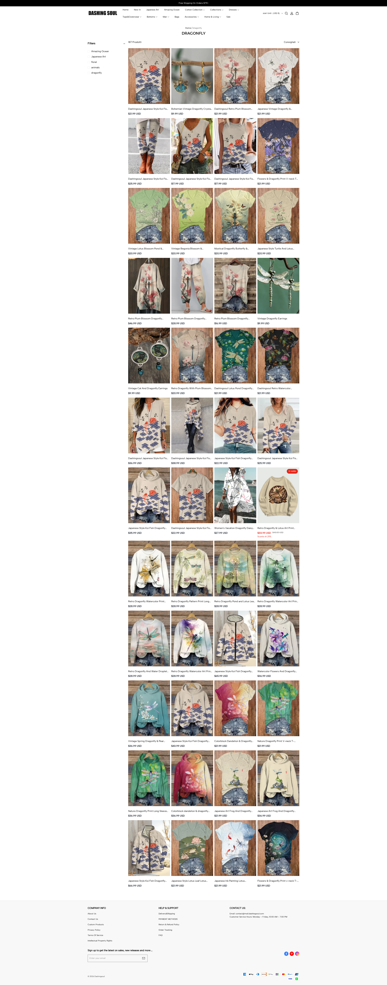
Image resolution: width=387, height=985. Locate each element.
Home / (188, 28)
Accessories (191, 17)
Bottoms (151, 17)
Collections (215, 9)
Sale (228, 17)
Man (165, 17)
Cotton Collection (193, 9)
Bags (177, 17)
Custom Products (96, 924)
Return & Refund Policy (169, 924)
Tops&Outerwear (131, 17)
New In (137, 9)
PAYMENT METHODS (168, 919)
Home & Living (211, 17)
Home (125, 9)
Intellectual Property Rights (100, 941)
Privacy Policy (94, 930)
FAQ (161, 935)
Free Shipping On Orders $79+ (193, 3)
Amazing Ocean (172, 9)
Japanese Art (152, 9)
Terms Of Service (95, 935)
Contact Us (93, 919)
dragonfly (197, 28)
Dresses (233, 9)
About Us (92, 913)
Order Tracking (165, 930)
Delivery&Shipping (167, 913)
